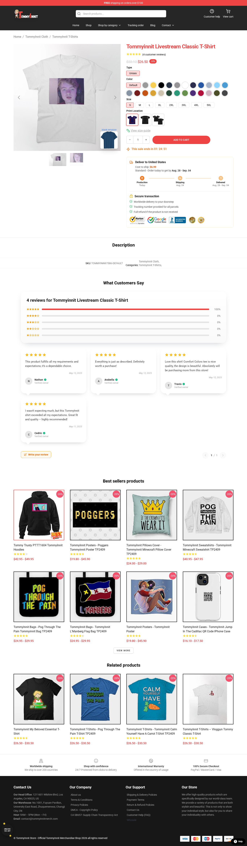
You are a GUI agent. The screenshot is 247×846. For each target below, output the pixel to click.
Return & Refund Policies (140, 804)
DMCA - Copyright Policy (84, 809)
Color (129, 79)
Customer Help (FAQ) (138, 815)
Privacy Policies (79, 804)
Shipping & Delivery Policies (142, 794)
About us (76, 794)
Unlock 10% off (7, 830)
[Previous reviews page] (205, 455)
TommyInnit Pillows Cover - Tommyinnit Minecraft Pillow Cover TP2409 (148, 550)
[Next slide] (115, 97)
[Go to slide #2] (76, 159)
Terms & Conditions (81, 799)
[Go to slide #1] (57, 159)
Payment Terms (135, 799)
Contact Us (133, 809)
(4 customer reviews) (154, 54)
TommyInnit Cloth (36, 36)
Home (17, 36)
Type (129, 67)
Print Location (134, 110)
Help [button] (240, 841)
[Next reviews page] (223, 455)
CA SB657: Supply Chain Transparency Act (94, 815)
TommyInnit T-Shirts (65, 36)
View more (124, 650)
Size (128, 99)
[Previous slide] (19, 97)
